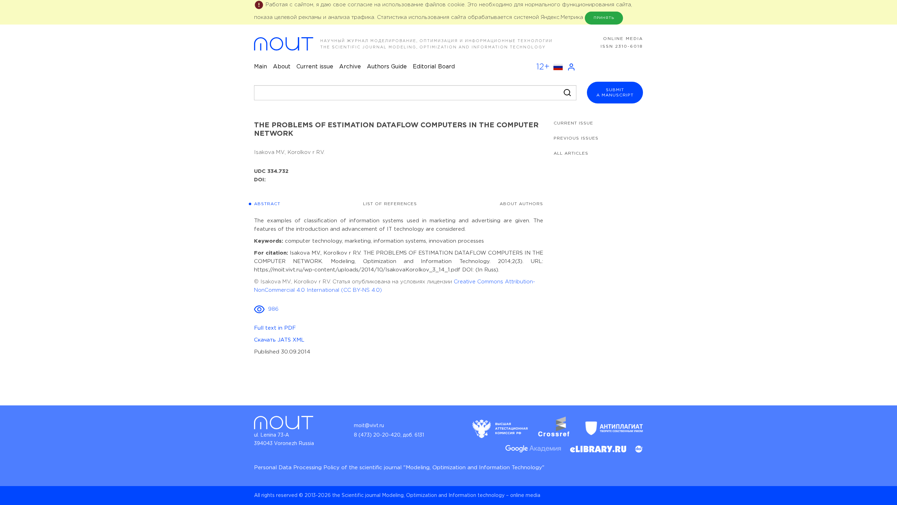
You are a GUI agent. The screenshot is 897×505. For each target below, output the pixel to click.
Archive (350, 66)
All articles (571, 153)
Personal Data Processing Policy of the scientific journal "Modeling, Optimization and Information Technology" (399, 467)
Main (260, 66)
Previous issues (576, 138)
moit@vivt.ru (369, 426)
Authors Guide (387, 66)
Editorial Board (434, 66)
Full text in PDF (275, 328)
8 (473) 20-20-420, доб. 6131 (389, 435)
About (281, 66)
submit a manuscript (615, 92)
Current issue (314, 66)
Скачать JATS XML (279, 340)
